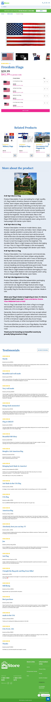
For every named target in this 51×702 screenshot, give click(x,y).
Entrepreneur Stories (32, 671)
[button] (23, 57)
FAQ (28, 676)
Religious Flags (24, 146)
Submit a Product (43, 678)
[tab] (25, 168)
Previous (2, 144)
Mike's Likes (10, 14)
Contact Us (41, 682)
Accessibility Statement (42, 687)
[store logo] (5, 2)
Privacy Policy (42, 669)
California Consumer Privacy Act (44, 693)
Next (48, 144)
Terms (40, 673)
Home (2, 14)
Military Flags (8, 146)
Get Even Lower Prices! (11, 11)
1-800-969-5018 (5, 679)
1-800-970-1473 (17, 679)
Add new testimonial (43, 350)
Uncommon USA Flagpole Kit (42, 147)
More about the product (17, 168)
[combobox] (25, 6)
